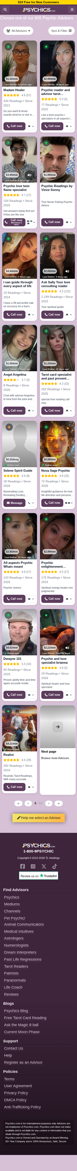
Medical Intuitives (19, 931)
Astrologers (14, 938)
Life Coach (13, 987)
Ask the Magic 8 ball (21, 1025)
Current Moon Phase (22, 1032)
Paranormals (15, 980)
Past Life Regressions (22, 959)
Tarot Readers (16, 966)
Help (8, 1055)
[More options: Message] (31, 126)
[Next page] (49, 803)
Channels (12, 911)
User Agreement (18, 1086)
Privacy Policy (16, 1093)
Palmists (11, 973)
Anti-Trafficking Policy (22, 1107)
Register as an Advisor (23, 1062)
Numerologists (16, 945)
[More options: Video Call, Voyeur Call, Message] (31, 222)
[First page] (18, 803)
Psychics (11, 897)
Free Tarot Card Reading (25, 1018)
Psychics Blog (16, 1011)
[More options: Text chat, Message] (69, 503)
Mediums (12, 904)
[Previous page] (28, 803)
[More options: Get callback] (31, 503)
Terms (9, 1079)
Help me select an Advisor (41, 818)
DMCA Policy (15, 1100)
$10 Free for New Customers (38, 2)
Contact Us (13, 1048)
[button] (8, 46)
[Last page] (58, 803)
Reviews (11, 994)
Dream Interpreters (20, 952)
